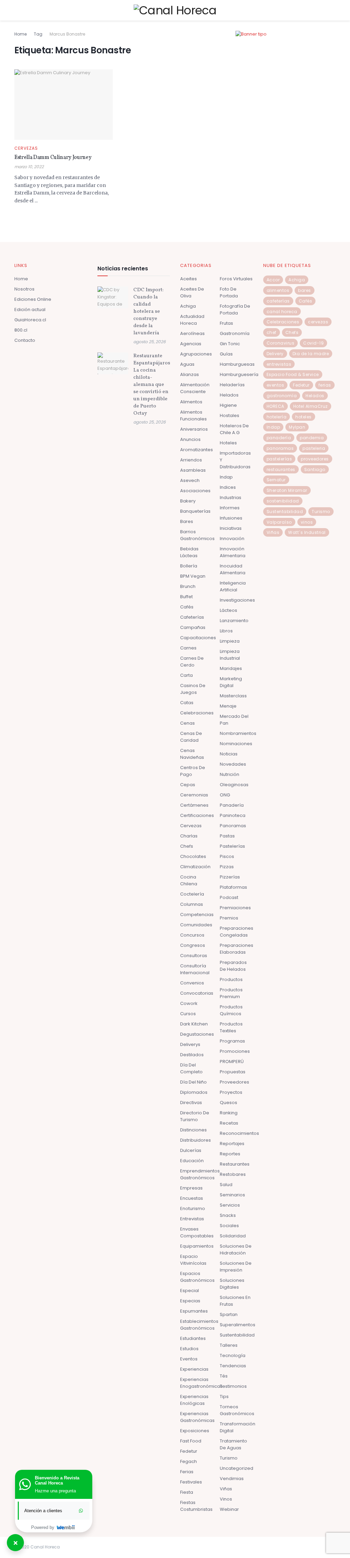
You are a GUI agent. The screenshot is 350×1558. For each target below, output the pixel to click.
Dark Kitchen (194, 1024)
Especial (189, 1290)
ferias (325, 385)
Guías (226, 354)
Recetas (229, 1123)
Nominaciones (236, 743)
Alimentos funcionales (193, 415)
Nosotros (24, 289)
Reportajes (232, 1143)
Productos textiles (231, 1027)
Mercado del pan (234, 719)
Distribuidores (195, 1140)
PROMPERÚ (232, 1061)
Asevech (190, 480)
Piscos (227, 856)
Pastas (227, 836)
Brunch (188, 586)
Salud (226, 1184)
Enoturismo (192, 1208)
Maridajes (231, 668)
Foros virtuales (236, 279)
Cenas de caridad (191, 736)
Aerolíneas (192, 333)
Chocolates (193, 856)
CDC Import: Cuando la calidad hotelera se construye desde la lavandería (148, 311)
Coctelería (192, 894)
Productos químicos (231, 1010)
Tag (38, 34)
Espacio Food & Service (293, 374)
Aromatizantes (196, 449)
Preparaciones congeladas (236, 931)
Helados (229, 395)
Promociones (235, 1051)
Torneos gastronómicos (237, 1410)
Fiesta (186, 1492)
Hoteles (228, 443)
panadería (279, 438)
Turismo (229, 1458)
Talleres (229, 1345)
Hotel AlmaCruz (310, 406)
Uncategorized (236, 1468)
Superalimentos (237, 1324)
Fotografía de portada (235, 309)
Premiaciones (235, 907)
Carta (186, 675)
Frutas (226, 323)
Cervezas (26, 148)
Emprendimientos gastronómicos (200, 1174)
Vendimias (232, 1478)
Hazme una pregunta (55, 1490)
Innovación (232, 538)
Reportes (230, 1154)
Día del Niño (193, 1082)
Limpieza (230, 641)
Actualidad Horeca (192, 319)
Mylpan (297, 427)
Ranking (229, 1113)
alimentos (278, 290)
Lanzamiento (234, 620)
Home (20, 34)
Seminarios (232, 1195)
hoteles (303, 417)
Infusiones (231, 518)
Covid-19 (313, 343)
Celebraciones (197, 713)
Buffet (186, 596)
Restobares (233, 1174)
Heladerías (232, 384)
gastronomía (282, 396)
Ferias (186, 1471)
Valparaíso (279, 522)
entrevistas (279, 364)
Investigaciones (237, 600)
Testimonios (233, 1386)
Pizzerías (230, 877)
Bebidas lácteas (189, 552)
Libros (226, 631)
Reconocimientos (239, 1133)
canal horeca (282, 311)
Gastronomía (235, 333)
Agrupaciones (196, 354)
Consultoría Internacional (195, 969)
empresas (191, 1188)
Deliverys (190, 1044)
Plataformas (233, 887)
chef (272, 332)
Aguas (187, 364)
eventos (275, 385)
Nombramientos (238, 733)
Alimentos (191, 402)
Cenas (187, 723)
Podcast (229, 897)
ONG (225, 795)
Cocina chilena (188, 880)
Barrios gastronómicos (197, 535)
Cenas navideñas (192, 754)
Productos (231, 979)
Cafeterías (192, 617)
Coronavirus (281, 343)
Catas (186, 702)
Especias (190, 1301)
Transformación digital (237, 1427)
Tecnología (232, 1355)
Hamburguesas (237, 364)
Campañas (192, 627)
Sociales (229, 1225)
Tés (224, 1376)
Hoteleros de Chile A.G (234, 429)
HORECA (275, 406)
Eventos (189, 1359)
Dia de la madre (311, 354)
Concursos (192, 935)
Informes (230, 508)
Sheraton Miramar (287, 490)
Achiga (188, 306)
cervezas (318, 322)
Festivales (191, 1482)
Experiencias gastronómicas (197, 1417)
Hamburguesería (239, 374)
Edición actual (29, 309)
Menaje (228, 706)
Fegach (188, 1461)
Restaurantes (235, 1164)
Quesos (228, 1102)
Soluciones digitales (232, 1283)
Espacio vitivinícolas (193, 1259)
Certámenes (194, 805)
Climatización (195, 866)
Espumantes (194, 1311)
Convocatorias (196, 993)
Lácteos (228, 610)
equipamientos (197, 1246)
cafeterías (278, 301)
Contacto (24, 340)
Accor (273, 280)
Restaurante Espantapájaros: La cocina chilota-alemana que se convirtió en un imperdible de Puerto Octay (152, 384)
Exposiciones (194, 1430)
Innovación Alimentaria (232, 552)
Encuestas (191, 1198)
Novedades (233, 764)
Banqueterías (195, 511)
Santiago (314, 469)
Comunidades (196, 925)
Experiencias (194, 1369)
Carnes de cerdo (192, 661)
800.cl (20, 330)
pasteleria (313, 448)
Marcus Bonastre (67, 34)
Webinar (229, 1509)
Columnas (191, 904)
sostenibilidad (283, 501)
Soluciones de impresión (236, 1266)
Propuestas (232, 1072)
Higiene (228, 405)
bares (304, 290)
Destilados (192, 1054)
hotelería (277, 417)
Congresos (192, 945)
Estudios (189, 1348)
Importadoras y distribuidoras (235, 460)
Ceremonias (194, 795)
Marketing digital (231, 682)
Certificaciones (197, 815)
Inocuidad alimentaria (232, 569)
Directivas (191, 1102)
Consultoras (193, 955)
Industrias (230, 497)
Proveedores (234, 1082)
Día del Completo (191, 1068)
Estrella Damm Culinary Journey (52, 157)
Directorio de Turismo (194, 1116)
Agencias (190, 343)
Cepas (187, 784)
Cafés (186, 607)
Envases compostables (197, 1232)
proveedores (315, 459)
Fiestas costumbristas (196, 1506)
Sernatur (276, 480)
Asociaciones (195, 490)
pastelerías (279, 459)
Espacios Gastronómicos (197, 1277)
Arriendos (191, 460)
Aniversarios (194, 429)
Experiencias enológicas (194, 1400)
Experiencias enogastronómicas (201, 1382)
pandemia (312, 438)
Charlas (189, 836)
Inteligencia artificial (233, 586)
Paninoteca (232, 815)
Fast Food (190, 1441)
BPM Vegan (192, 576)
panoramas (280, 448)
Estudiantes (193, 1338)
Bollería (188, 566)
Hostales (229, 415)
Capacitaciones (198, 637)
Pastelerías (232, 846)
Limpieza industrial (230, 654)
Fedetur (188, 1451)
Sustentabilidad (237, 1335)
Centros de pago (192, 771)
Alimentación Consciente (195, 388)
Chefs (186, 846)
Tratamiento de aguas (233, 1444)
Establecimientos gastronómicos (199, 1324)
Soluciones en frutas (235, 1300)
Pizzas (227, 866)
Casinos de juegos (192, 689)
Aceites (188, 279)
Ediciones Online (32, 299)
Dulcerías (190, 1150)
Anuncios (190, 439)
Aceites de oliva (192, 292)
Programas (232, 1041)
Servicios (230, 1205)
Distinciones (193, 1130)
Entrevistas (192, 1218)
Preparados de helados (233, 965)
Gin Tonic (230, 343)
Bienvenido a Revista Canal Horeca (57, 1480)
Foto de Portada (229, 292)
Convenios (192, 983)
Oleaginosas (234, 784)
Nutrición (229, 774)
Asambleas (193, 470)
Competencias (197, 914)
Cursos (188, 1013)
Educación (192, 1160)
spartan (229, 1314)
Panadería (232, 805)
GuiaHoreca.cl (30, 320)
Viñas (226, 1489)
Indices (228, 487)
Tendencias (233, 1365)
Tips (224, 1396)
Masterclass (233, 696)
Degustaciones (197, 1034)
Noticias (229, 754)
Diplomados (193, 1092)
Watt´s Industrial (307, 532)
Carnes (188, 648)
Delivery (275, 354)
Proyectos (231, 1092)
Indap (226, 477)
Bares (186, 521)
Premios (229, 918)
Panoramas (233, 825)
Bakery (188, 501)
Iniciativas (231, 528)
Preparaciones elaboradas (236, 948)
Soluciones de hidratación (236, 1249)
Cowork (189, 1003)
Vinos (226, 1499)
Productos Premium (231, 993)
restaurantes (281, 469)
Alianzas (189, 374)
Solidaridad (233, 1236)
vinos (307, 522)
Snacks (228, 1215)
